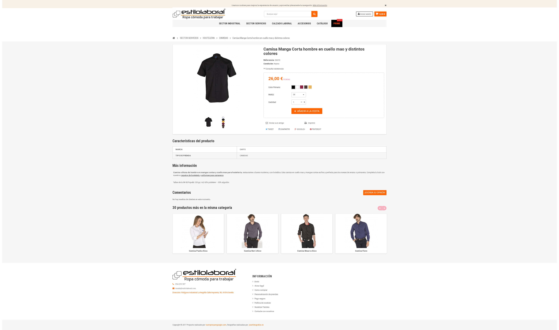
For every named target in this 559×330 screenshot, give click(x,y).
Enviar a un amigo (276, 123)
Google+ (300, 129)
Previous (380, 208)
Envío (257, 282)
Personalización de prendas (266, 294)
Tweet (270, 129)
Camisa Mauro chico (306, 251)
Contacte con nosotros (264, 311)
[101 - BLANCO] (297, 87)
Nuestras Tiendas (262, 307)
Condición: (268, 64)
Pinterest (316, 129)
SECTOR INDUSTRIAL (229, 23)
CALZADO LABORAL (282, 23)
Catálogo (322, 23)
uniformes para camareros (212, 175)
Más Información (320, 5)
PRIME (338, 22)
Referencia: (268, 60)
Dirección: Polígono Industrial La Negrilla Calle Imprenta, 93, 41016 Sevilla (203, 292)
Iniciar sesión (365, 14)
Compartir (285, 129)
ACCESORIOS (304, 23)
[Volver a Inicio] (174, 37)
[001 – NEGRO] (293, 87)
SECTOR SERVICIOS (256, 23)
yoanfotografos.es (256, 325)
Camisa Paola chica (198, 251)
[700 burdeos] (301, 87)
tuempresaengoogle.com (216, 325)
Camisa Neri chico (252, 251)
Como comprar (261, 290)
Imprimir (311, 123)
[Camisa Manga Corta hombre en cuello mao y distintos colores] (208, 122)
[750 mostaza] (310, 87)
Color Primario (274, 87)
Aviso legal (259, 286)
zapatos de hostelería (190, 175)
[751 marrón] (305, 87)
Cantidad (272, 102)
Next (384, 208)
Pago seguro (260, 299)
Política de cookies (263, 303)
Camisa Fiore (361, 251)
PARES (271, 95)
